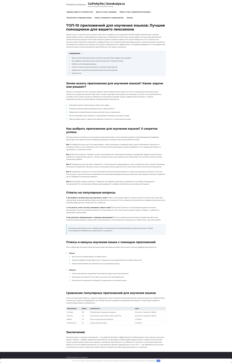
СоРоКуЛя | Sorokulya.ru (106, 3)
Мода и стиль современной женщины (135, 12)
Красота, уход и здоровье (106, 12)
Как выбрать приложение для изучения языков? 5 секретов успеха (97, 61)
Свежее (130, 18)
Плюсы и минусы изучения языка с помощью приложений (94, 67)
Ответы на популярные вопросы (84, 64)
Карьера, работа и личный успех (80, 12)
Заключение (76, 73)
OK (158, 360)
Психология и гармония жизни (79, 18)
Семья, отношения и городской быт (109, 18)
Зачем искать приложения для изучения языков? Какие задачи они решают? (101, 58)
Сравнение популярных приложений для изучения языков (95, 70)
